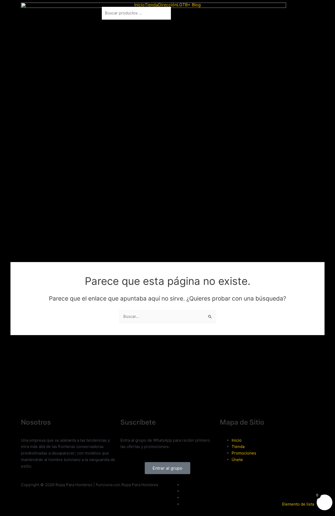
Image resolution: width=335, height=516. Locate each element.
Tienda (151, 5)
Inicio (139, 5)
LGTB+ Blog (189, 5)
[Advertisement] (116, 398)
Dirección (167, 5)
